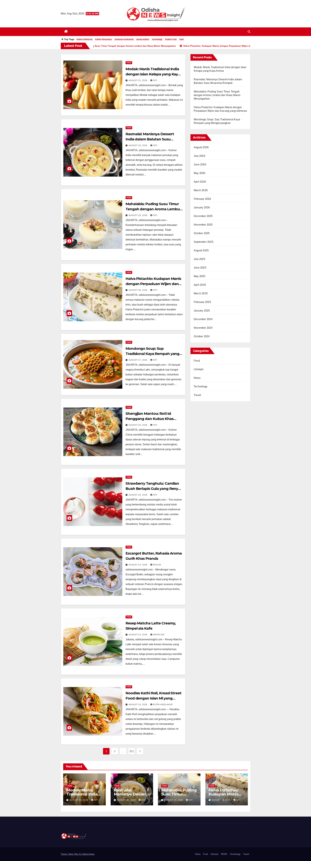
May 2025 (199, 276)
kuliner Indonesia (84, 39)
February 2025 (202, 302)
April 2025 (200, 284)
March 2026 (201, 190)
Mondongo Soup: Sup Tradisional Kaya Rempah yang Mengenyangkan (152, 353)
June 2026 (200, 164)
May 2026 (199, 173)
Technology (200, 386)
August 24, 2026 (138, 565)
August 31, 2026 (138, 80)
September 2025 (203, 241)
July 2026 (199, 156)
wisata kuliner (142, 39)
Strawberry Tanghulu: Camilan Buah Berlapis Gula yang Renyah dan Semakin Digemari (154, 488)
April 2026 (200, 181)
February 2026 (202, 198)
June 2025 (200, 267)
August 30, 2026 (138, 145)
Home (198, 854)
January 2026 (202, 207)
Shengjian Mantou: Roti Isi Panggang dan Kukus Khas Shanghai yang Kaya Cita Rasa (152, 418)
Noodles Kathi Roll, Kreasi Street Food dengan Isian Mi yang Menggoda (153, 698)
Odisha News (88, 854)
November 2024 (203, 327)
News (197, 378)
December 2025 (203, 216)
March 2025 (201, 293)
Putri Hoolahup (163, 704)
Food (129, 63)
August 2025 (201, 250)
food (181, 39)
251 (131, 751)
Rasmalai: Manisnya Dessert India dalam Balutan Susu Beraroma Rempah (150, 139)
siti (155, 80)
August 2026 (201, 147)
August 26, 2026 (138, 425)
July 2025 (199, 259)
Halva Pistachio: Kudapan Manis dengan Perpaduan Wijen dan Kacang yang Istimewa (153, 283)
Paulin (157, 565)
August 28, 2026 (138, 290)
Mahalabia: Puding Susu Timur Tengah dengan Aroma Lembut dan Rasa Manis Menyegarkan (153, 209)
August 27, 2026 (138, 360)
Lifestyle (199, 369)
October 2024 (202, 336)
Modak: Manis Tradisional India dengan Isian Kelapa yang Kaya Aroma (153, 74)
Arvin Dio (158, 635)
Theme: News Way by (71, 854)
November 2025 (203, 224)
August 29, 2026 (138, 215)
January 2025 (202, 310)
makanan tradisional (124, 39)
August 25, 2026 (138, 495)
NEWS (224, 854)
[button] (249, 31)
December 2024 (203, 319)
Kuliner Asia (171, 39)
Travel (197, 395)
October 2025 (202, 233)
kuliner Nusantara (103, 39)
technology (157, 39)
